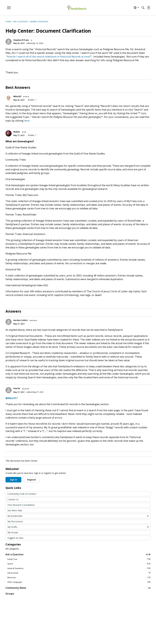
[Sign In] (148, 7)
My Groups (12, 532)
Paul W (16, 388)
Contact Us (12, 499)
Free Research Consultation (21, 504)
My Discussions (15, 521)
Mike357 (17, 96)
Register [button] (31, 479)
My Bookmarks (78, 515)
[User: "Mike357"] (8, 98)
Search (79, 563)
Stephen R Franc (21, 40)
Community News (78, 587)
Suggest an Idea (15, 537)
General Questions (79, 568)
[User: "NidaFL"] (8, 133)
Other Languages (79, 582)
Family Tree (79, 559)
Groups (9, 593)
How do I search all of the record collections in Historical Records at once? (49, 56)
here (26, 120)
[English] (76, 7)
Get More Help (14, 510)
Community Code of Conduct (21, 493)
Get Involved (79, 572)
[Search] (143, 7)
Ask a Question (78, 554)
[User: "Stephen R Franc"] (8, 42)
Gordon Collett (20, 320)
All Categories (12, 548)
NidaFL (16, 132)
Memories (79, 577)
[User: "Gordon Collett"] (8, 322)
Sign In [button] (13, 479)
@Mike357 (11, 398)
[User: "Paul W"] (8, 390)
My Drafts (78, 526)
